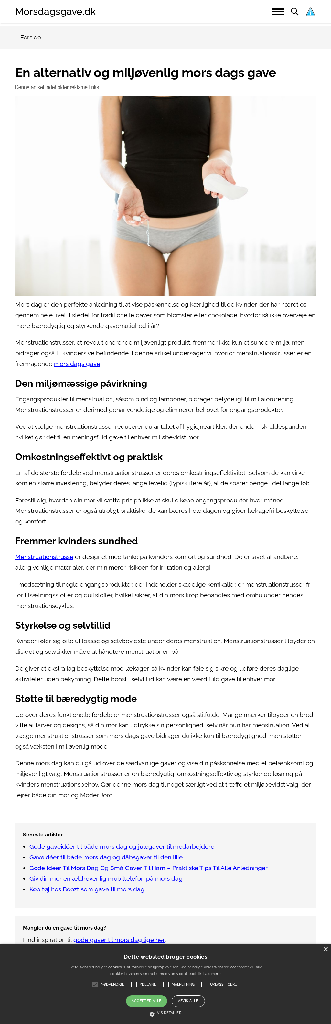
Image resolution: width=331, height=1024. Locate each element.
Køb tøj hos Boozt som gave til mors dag (86, 889)
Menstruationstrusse (44, 557)
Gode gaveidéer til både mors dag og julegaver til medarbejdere (121, 846)
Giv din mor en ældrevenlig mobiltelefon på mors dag (106, 878)
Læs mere (212, 974)
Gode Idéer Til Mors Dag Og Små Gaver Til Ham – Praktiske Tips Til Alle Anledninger (148, 868)
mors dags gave (77, 364)
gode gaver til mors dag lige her (119, 939)
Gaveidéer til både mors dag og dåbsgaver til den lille (106, 857)
